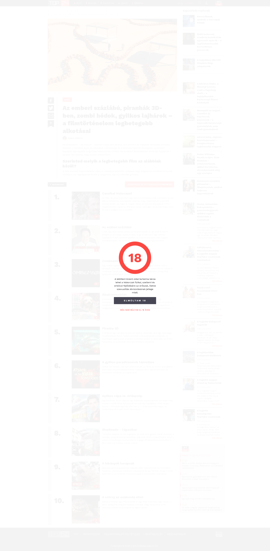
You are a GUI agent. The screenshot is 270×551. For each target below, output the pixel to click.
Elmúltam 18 (135, 300)
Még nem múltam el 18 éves (135, 310)
